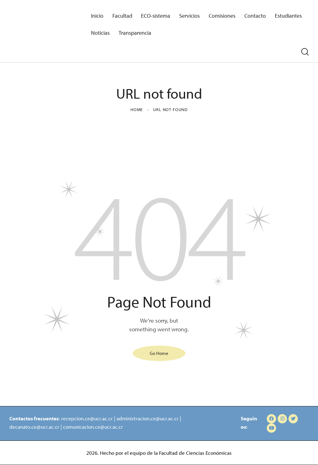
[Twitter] (293, 418)
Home (136, 109)
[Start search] (305, 52)
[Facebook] (271, 418)
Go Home (159, 353)
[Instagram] (282, 418)
